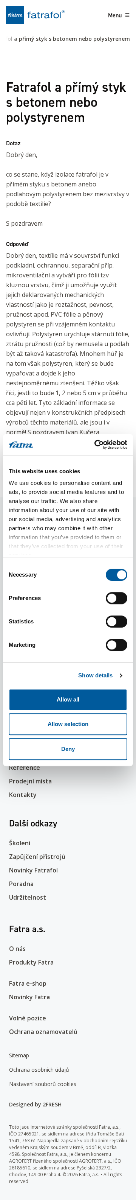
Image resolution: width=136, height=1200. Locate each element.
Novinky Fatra (29, 997)
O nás (17, 949)
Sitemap (19, 1055)
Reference (24, 767)
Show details (95, 675)
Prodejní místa (30, 781)
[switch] (116, 598)
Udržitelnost (27, 897)
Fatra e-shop (27, 983)
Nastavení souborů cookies (42, 1084)
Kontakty (23, 795)
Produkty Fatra (31, 962)
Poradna (21, 884)
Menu (115, 15)
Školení (19, 843)
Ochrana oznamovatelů (43, 1032)
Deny (68, 749)
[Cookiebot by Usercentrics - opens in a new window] (96, 444)
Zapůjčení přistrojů (37, 856)
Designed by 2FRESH (35, 1104)
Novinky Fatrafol (33, 870)
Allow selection (68, 724)
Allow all (68, 699)
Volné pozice (27, 1018)
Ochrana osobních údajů (39, 1069)
